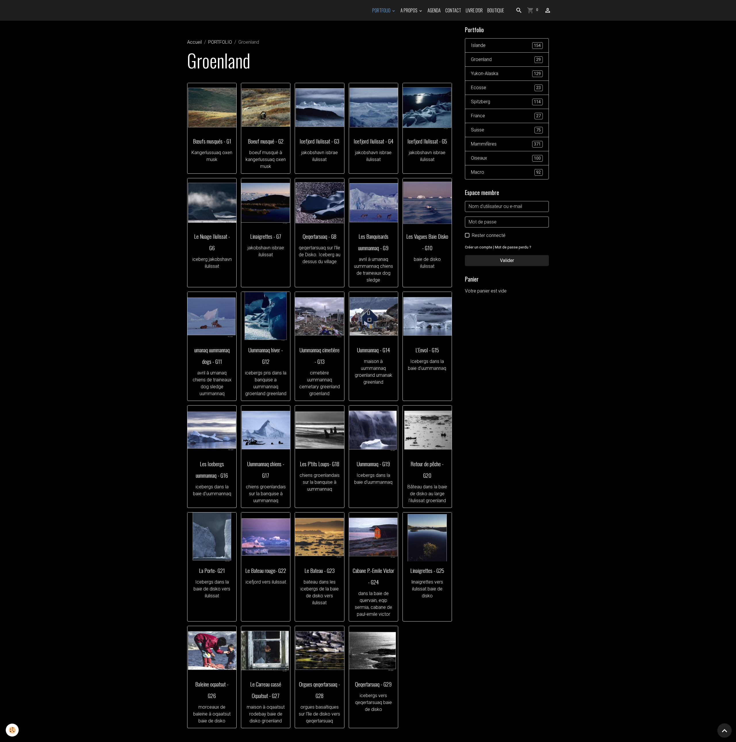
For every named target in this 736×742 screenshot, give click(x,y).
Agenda (434, 10)
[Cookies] (12, 730)
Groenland (506, 59)
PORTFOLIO (381, 10)
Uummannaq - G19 (373, 464)
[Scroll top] (724, 730)
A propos (409, 10)
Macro (506, 172)
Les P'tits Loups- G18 (319, 464)
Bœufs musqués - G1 (212, 141)
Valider (507, 260)
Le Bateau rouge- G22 (265, 570)
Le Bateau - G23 (319, 570)
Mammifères (506, 144)
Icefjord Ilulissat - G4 (373, 141)
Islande (506, 45)
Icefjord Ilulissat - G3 (319, 141)
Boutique (495, 10)
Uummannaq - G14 (373, 350)
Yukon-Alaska (506, 73)
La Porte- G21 (212, 570)
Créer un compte (478, 247)
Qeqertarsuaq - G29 (373, 684)
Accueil (194, 42)
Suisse (506, 130)
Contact (453, 10)
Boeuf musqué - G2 (265, 141)
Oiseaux (506, 158)
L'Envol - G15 (427, 350)
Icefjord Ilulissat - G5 (427, 141)
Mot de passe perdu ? (513, 247)
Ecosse (506, 87)
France (506, 115)
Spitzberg (506, 101)
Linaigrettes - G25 (427, 570)
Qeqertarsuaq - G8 (319, 236)
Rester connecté (488, 235)
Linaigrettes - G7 (265, 236)
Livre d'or (474, 10)
